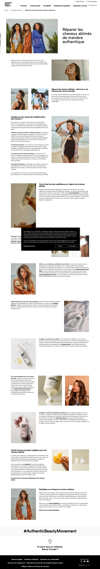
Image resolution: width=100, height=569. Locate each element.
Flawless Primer (66, 344)
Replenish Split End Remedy (22, 388)
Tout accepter (72, 246)
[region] (50, 239)
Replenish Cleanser (16, 241)
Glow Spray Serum (61, 418)
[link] (89, 565)
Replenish (27, 464)
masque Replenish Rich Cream (47, 274)
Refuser (60, 246)
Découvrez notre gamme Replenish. (49, 510)
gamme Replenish (74, 193)
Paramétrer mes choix (29, 246)
